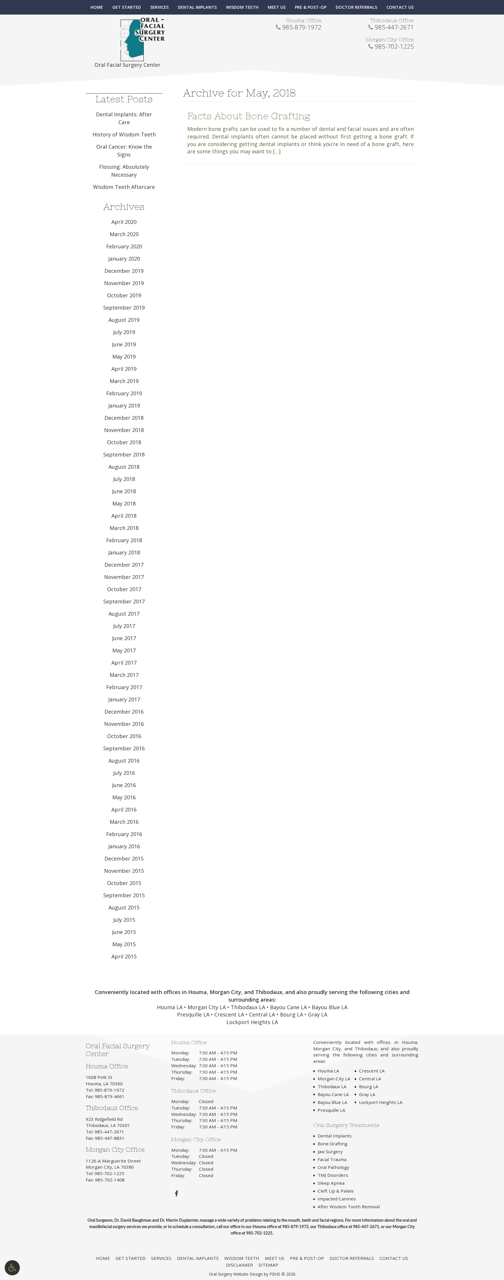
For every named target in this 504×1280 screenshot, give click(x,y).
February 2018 (124, 540)
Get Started (126, 7)
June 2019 (124, 344)
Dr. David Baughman (132, 1220)
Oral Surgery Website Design (236, 1274)
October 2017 (124, 589)
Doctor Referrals (356, 7)
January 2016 (124, 846)
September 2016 (124, 748)
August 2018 (123, 466)
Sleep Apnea (331, 1183)
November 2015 (124, 870)
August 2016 (123, 760)
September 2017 (124, 601)
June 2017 (124, 638)
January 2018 (124, 552)
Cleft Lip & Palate (336, 1191)
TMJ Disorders (333, 1175)
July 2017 (124, 625)
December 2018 (124, 417)
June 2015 (124, 931)
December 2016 (124, 711)
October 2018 (124, 442)
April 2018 (123, 515)
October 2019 (124, 295)
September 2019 (124, 307)
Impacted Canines (337, 1199)
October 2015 (124, 882)
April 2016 (123, 809)
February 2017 (124, 687)
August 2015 (123, 907)
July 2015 (124, 919)
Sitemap (268, 1265)
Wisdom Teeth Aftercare (124, 186)
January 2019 (124, 405)
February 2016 (124, 833)
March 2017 (124, 674)
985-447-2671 (394, 27)
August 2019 (123, 319)
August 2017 (123, 613)
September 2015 (124, 895)
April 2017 (123, 662)
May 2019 (124, 356)
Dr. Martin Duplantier (179, 1220)
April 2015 (123, 956)
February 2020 (124, 246)
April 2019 (123, 368)
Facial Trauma (332, 1159)
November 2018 (124, 429)
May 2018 (124, 503)
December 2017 (124, 564)
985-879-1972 (301, 27)
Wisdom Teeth (242, 7)
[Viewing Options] (12, 1268)
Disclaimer (239, 1265)
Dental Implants (197, 7)
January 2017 (124, 699)
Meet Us (277, 7)
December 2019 (124, 270)
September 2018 (124, 454)
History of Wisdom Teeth (124, 134)
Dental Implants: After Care (124, 118)
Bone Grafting (332, 1143)
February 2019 (124, 393)
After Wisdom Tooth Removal (349, 1206)
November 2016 (124, 723)
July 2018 (124, 478)
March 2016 (124, 821)
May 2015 (124, 944)
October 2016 (124, 736)
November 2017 (124, 576)
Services (159, 7)
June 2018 (124, 491)
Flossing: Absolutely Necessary (124, 170)
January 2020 (124, 258)
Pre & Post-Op (310, 7)
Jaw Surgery (330, 1151)
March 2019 (124, 380)
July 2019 (124, 332)
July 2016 (124, 772)
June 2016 (124, 785)
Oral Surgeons (100, 1220)
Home (96, 7)
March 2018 (124, 527)
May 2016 (124, 797)
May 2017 (124, 650)
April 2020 (123, 221)
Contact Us (400, 7)
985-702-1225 (394, 46)
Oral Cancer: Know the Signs (124, 150)
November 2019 (124, 283)
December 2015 (124, 858)
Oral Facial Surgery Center (127, 64)
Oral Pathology (333, 1167)
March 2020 (124, 234)
